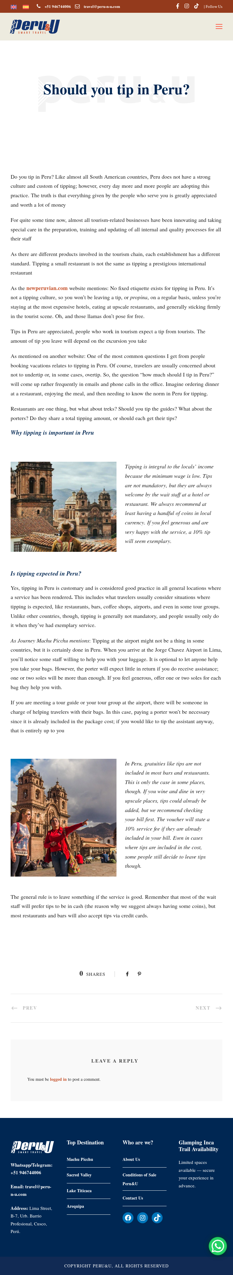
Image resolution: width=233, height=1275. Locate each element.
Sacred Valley (79, 1175)
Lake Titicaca (79, 1190)
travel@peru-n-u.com (102, 6)
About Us (131, 1159)
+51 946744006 (58, 6)
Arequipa (75, 1206)
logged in (58, 1079)
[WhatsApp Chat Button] (218, 1246)
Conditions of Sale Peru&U (139, 1179)
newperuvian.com (47, 288)
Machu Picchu (80, 1159)
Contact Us (133, 1197)
